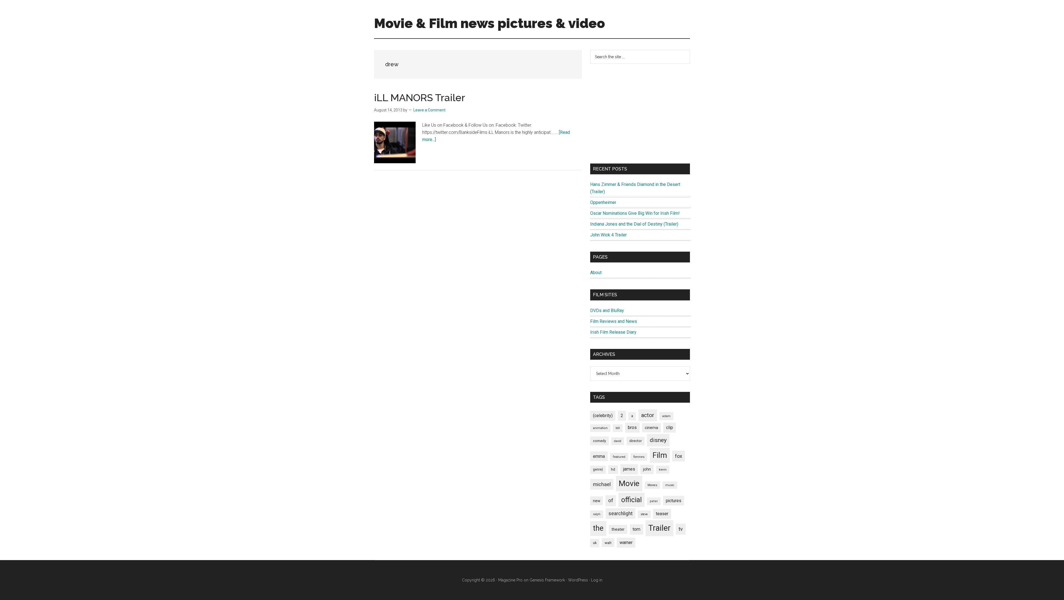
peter (654, 501)
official (631, 500)
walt (608, 542)
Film (660, 455)
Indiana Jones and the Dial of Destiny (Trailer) (634, 224)
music (669, 485)
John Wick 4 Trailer (608, 235)
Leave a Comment (429, 110)
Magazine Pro (510, 580)
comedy (599, 441)
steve (644, 514)
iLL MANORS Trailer (419, 97)
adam (666, 416)
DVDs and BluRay (607, 310)
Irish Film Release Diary (613, 332)
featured (619, 457)
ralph (596, 514)
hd (613, 469)
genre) (598, 469)
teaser (662, 513)
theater (618, 529)
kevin (663, 469)
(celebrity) (603, 415)
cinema (651, 427)
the (598, 528)
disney (658, 439)
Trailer (659, 528)
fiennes (638, 457)
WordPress (578, 580)
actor (647, 415)
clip (669, 427)
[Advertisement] (640, 113)
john (647, 469)
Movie (629, 483)
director (635, 441)
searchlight (620, 513)
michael (602, 484)
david (617, 441)
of (610, 500)
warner (626, 542)
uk (595, 543)
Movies (652, 485)
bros (632, 427)
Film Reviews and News (613, 321)
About (596, 272)
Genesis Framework (547, 580)
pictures (673, 500)
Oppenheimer (603, 202)
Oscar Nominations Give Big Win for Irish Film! (635, 213)
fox (678, 456)
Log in (596, 580)
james (629, 469)
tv (681, 529)
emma (599, 456)
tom (636, 529)
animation (600, 428)
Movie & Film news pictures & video (489, 23)
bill (618, 428)
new (596, 501)
